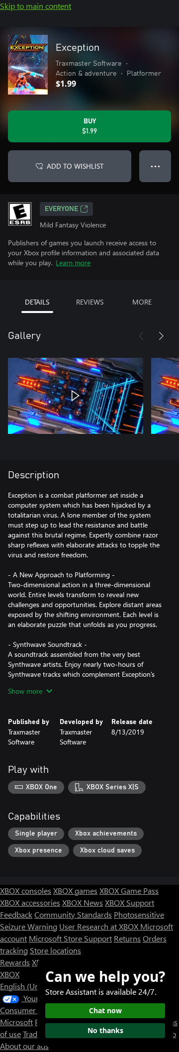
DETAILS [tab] (37, 302)
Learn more (73, 262)
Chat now (105, 1010)
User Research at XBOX (99, 926)
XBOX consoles (25, 890)
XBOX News (82, 902)
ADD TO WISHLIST (75, 166)
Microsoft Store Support (70, 938)
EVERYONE (61, 209)
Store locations (55, 950)
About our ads (24, 1046)
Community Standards (73, 914)
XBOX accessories (30, 902)
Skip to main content (35, 5)
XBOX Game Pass (129, 890)
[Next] (161, 336)
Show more (25, 691)
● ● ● (155, 166)
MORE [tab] (142, 302)
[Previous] (141, 336)
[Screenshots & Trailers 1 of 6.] (75, 395)
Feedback (16, 914)
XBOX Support (129, 902)
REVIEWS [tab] (89, 302)
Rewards (15, 962)
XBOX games (75, 890)
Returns (127, 938)
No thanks (105, 1030)
